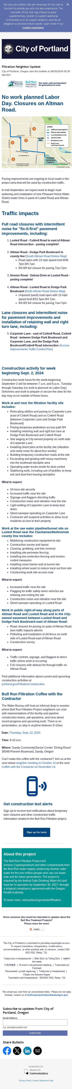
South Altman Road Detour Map (46, 256)
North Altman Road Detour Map (45, 291)
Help (51, 1081)
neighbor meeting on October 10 (36, 762)
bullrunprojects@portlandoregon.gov (47, 995)
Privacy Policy (25, 1081)
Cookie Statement (33, 27)
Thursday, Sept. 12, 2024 (24, 732)
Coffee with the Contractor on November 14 (28, 766)
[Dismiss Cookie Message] (67, 3)
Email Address (10, 1018)
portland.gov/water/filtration (44, 899)
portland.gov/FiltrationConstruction (23, 684)
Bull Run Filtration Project (25, 860)
